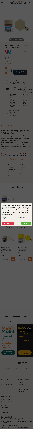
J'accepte (26, 223)
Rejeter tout (8, 223)
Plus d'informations (7, 218)
